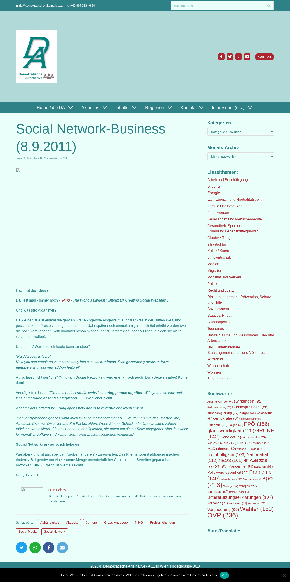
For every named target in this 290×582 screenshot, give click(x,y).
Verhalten (217, 503)
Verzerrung (256, 503)
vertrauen (238, 503)
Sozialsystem (218, 309)
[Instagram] (238, 56)
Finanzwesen (218, 213)
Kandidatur (234, 437)
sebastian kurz (231, 479)
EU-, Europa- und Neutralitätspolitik (235, 199)
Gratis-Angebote (116, 522)
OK (224, 575)
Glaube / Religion (221, 238)
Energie (213, 193)
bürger (247, 413)
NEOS (230, 460)
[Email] (62, 547)
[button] (70, 107)
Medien (213, 264)
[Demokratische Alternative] (38, 56)
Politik (212, 284)
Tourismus (215, 329)
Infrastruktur (216, 244)
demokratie (226, 418)
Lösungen (260, 443)
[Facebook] (221, 56)
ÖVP (222, 515)
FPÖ (256, 424)
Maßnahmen (221, 448)
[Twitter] (230, 56)
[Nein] (284, 575)
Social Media (27, 531)
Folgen (235, 425)
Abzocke (72, 522)
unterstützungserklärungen (240, 497)
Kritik (229, 443)
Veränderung (223, 509)
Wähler (257, 508)
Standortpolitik (218, 322)
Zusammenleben (220, 379)
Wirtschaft (215, 359)
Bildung (213, 186)
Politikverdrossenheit (227, 472)
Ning (66, 300)
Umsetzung (217, 491)
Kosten (214, 443)
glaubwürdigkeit (230, 430)
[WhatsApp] (35, 547)
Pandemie (241, 466)
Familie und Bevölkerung (227, 206)
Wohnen (214, 372)
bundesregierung (223, 413)
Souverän (252, 479)
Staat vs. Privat (219, 315)
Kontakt (264, 56)
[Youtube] (247, 56)
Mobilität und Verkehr (224, 277)
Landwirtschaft (219, 257)
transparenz (249, 486)
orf (221, 466)
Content (91, 522)
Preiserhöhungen (162, 522)
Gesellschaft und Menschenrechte (234, 219)
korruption (257, 437)
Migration (214, 271)
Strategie (230, 486)
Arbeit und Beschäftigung (227, 180)
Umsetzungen (239, 491)
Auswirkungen (246, 401)
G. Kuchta (30, 158)
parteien (263, 466)
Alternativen (217, 401)
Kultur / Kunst (218, 251)
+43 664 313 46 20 (82, 5)
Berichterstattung (219, 407)
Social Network (54, 531)
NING (139, 522)
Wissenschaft (218, 366)
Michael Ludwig (249, 449)
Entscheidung (251, 418)
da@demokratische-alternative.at (41, 5)
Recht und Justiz (220, 290)
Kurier (243, 443)
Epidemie (217, 425)
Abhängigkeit (49, 522)
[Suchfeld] (268, 5)
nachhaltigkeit (226, 454)
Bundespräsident (250, 407)
